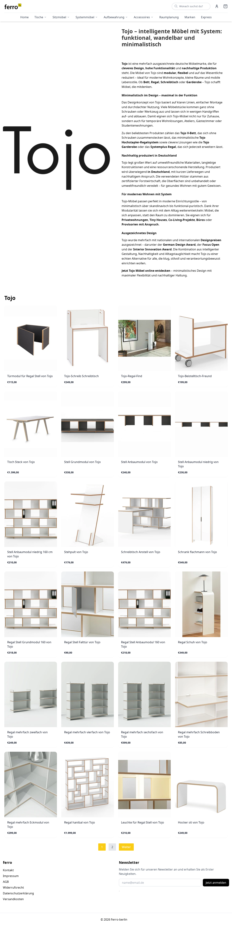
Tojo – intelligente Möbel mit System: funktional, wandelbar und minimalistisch (172, 38)
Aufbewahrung (114, 17)
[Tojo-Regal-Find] (144, 338)
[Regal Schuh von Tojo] (201, 604)
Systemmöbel (85, 17)
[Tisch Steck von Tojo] (30, 424)
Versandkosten (13, 899)
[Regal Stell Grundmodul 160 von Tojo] (30, 604)
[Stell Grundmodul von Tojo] (87, 424)
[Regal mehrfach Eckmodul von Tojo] (30, 784)
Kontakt (8, 870)
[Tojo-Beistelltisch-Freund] (201, 338)
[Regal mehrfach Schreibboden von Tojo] (201, 694)
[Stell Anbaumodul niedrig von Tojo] (201, 424)
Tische (38, 17)
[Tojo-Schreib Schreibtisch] (87, 338)
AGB (6, 882)
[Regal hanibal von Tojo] (87, 784)
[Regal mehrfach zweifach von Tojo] (30, 694)
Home (24, 17)
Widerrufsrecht (13, 887)
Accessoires (142, 17)
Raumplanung (169, 17)
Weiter (126, 847)
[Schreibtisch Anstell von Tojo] (144, 514)
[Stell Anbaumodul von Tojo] (144, 424)
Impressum (11, 876)
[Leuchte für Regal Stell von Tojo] (144, 784)
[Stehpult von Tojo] (87, 514)
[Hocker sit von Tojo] (201, 784)
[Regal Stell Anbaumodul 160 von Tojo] (144, 604)
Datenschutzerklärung (18, 893)
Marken (190, 17)
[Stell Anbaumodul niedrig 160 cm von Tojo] (30, 514)
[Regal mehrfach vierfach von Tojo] (87, 694)
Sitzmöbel (59, 17)
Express (206, 17)
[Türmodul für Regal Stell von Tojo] (30, 338)
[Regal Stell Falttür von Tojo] (87, 604)
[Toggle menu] (45, 17)
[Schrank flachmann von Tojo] (201, 514)
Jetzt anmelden (216, 883)
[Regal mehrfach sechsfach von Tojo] (144, 694)
